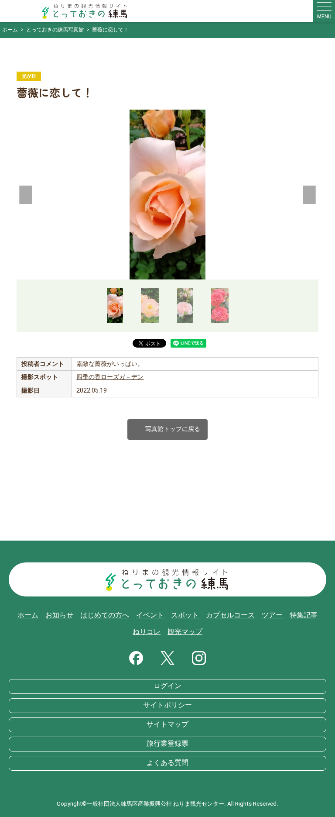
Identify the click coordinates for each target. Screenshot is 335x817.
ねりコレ (147, 632)
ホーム (27, 615)
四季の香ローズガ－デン (110, 377)
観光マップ (185, 632)
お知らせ (59, 615)
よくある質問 (167, 763)
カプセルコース (230, 615)
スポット (185, 615)
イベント (150, 615)
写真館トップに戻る (167, 429)
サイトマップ (167, 724)
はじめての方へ (104, 615)
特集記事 (304, 615)
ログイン (167, 686)
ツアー (272, 615)
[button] (26, 194)
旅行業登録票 (167, 743)
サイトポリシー (167, 705)
